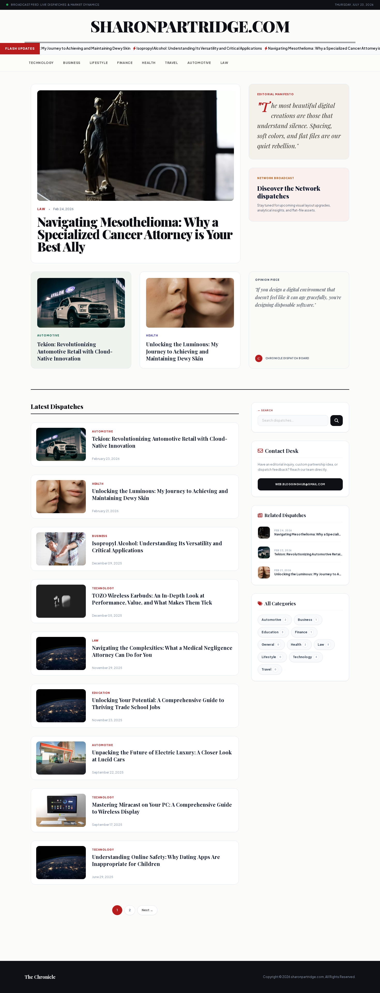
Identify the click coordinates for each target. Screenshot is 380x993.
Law (224, 63)
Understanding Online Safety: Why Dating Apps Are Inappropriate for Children (156, 860)
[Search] (336, 420)
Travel (171, 63)
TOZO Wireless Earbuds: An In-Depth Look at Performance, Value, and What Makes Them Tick (152, 599)
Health (149, 63)
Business (71, 63)
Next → (147, 910)
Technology (41, 63)
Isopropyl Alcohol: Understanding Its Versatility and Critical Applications (176, 48)
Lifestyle (99, 63)
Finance (125, 63)
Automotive (199, 63)
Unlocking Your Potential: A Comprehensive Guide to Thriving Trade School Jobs (158, 703)
